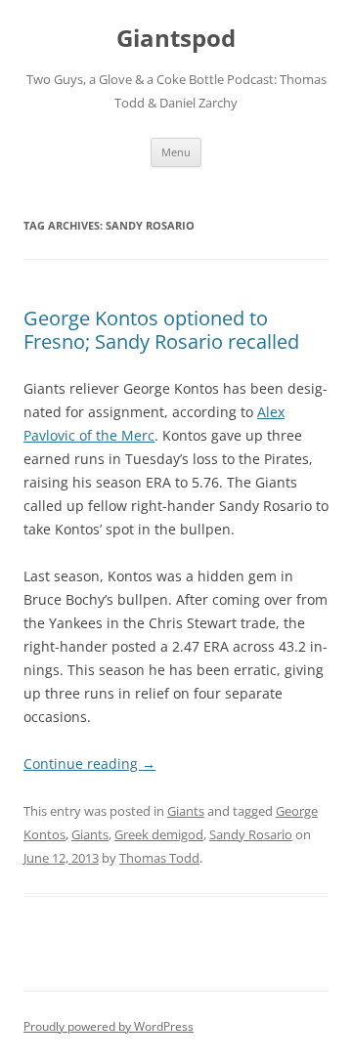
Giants (185, 811)
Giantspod (176, 38)
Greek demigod (158, 834)
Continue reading (89, 763)
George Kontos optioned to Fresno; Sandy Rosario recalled (161, 330)
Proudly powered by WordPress (108, 1026)
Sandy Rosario (250, 834)
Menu (176, 152)
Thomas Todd (159, 858)
